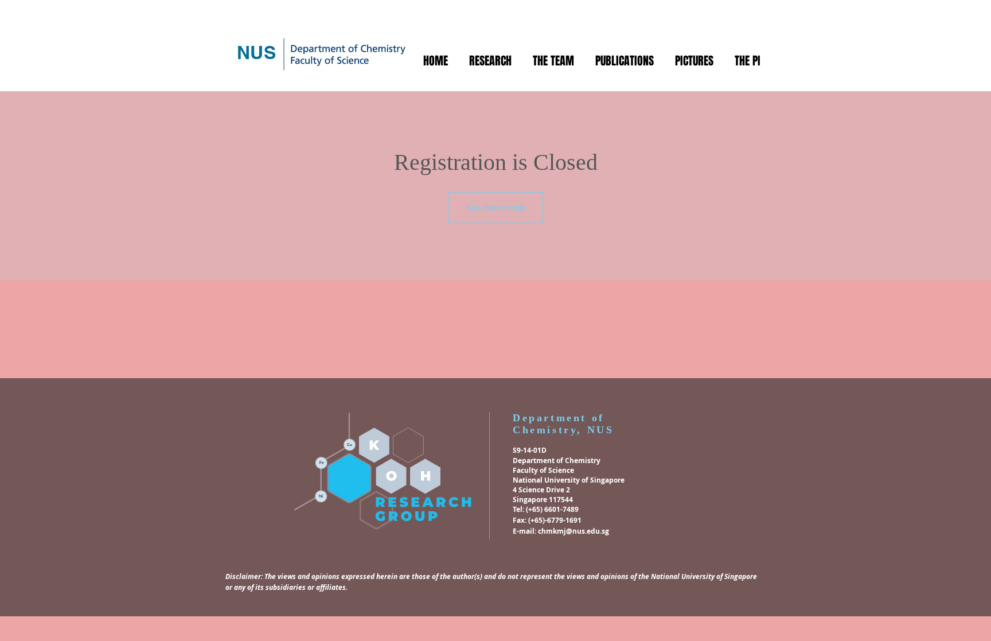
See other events (495, 207)
